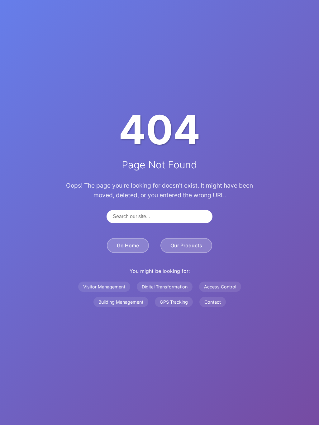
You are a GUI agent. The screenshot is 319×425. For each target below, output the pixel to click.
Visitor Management (104, 286)
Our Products (186, 245)
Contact (212, 302)
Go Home (128, 245)
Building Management (120, 302)
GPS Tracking (174, 302)
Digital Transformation (165, 286)
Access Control (220, 286)
